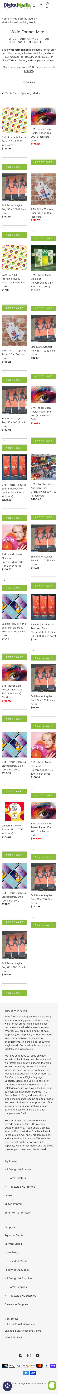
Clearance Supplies (16, 1304)
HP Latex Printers (15, 1178)
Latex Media (12, 1252)
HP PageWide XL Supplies (20, 1295)
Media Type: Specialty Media (22, 93)
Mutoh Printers (13, 1204)
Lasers (8, 1195)
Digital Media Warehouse (33, 1383)
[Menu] (54, 5)
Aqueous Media (14, 1235)
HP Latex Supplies (16, 1287)
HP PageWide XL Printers (20, 1186)
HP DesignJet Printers (18, 1169)
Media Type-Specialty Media (19, 22)
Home (5, 18)
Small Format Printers (18, 1212)
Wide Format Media (23, 18)
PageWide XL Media (17, 1269)
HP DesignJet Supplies (18, 1278)
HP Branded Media (16, 1261)
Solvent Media (13, 1243)
